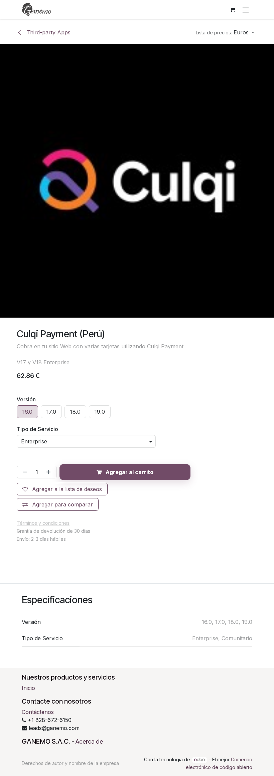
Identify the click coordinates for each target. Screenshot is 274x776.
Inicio (28, 688)
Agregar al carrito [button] (128, 472)
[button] (225, 32)
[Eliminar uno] (23, 472)
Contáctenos (38, 712)
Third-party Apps (48, 32)
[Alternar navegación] (245, 10)
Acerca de (89, 741)
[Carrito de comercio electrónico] (232, 9)
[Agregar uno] (49, 472)
